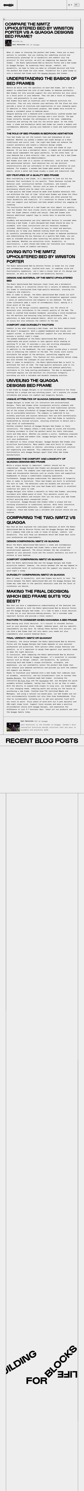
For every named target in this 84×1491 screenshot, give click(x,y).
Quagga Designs (48, 73)
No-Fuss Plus (24, 681)
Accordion (44, 681)
